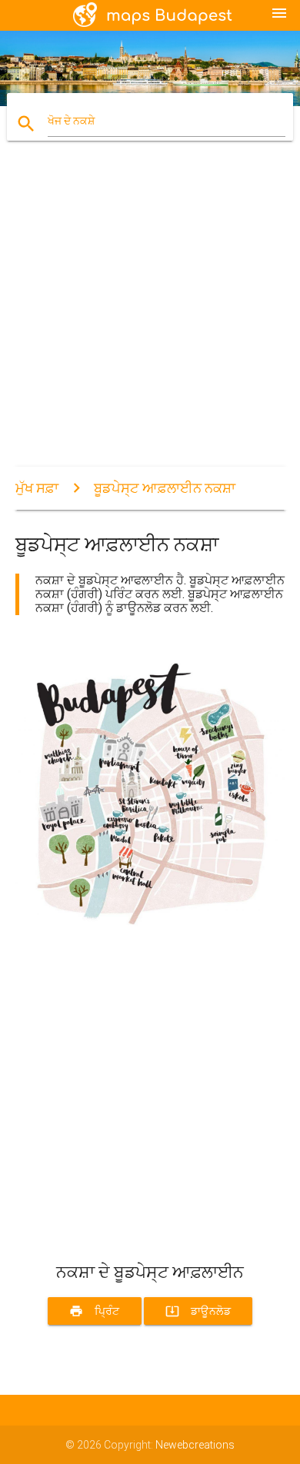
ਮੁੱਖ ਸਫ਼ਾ (36, 488)
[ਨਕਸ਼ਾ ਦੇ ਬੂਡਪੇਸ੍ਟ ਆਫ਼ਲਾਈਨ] (150, 936)
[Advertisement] (150, 317)
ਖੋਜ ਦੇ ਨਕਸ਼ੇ (71, 121)
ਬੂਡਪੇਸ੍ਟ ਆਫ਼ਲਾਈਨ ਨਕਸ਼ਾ (164, 488)
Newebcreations (195, 1445)
